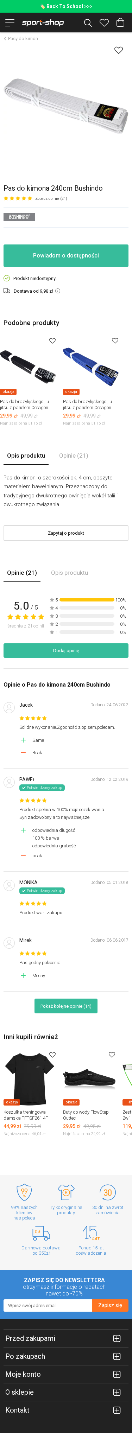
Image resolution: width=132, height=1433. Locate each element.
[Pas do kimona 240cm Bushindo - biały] (66, 106)
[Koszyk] (120, 22)
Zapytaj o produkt (66, 533)
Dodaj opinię (66, 650)
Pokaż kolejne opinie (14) (66, 1006)
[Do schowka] (52, 341)
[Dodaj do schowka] (118, 50)
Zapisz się (110, 1305)
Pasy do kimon (23, 38)
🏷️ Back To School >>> (66, 6)
